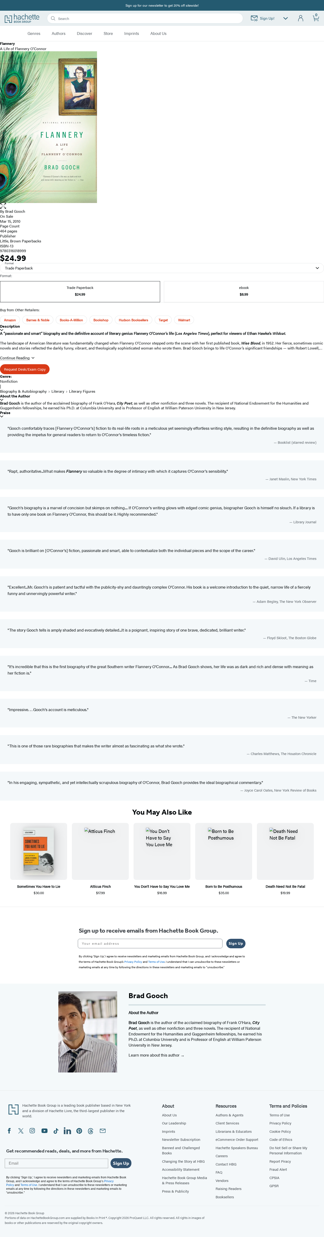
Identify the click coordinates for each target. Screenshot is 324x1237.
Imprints (131, 33)
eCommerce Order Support (237, 1139)
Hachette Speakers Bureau (237, 1147)
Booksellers (225, 1196)
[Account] (301, 18)
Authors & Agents (229, 1114)
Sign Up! (267, 18)
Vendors (222, 1180)
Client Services (227, 1122)
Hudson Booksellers (133, 319)
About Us (169, 1114)
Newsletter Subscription (181, 1139)
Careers (222, 1155)
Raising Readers (228, 1188)
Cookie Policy (280, 1131)
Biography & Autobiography (23, 391)
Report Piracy (280, 1161)
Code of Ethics (280, 1139)
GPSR (274, 1185)
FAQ (219, 1172)
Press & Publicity (175, 1191)
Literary (57, 391)
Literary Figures (82, 391)
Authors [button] (58, 33)
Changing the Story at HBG (183, 1161)
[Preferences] (285, 18)
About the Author (15, 396)
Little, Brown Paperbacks (20, 241)
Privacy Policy (280, 1122)
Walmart (184, 319)
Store (108, 33)
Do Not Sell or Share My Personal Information (288, 1150)
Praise (5, 413)
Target (163, 319)
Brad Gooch (15, 211)
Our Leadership (174, 1122)
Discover (84, 33)
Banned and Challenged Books (181, 1150)
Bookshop (100, 319)
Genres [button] (34, 33)
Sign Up (236, 943)
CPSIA (274, 1177)
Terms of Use (279, 1114)
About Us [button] (158, 33)
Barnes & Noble (37, 319)
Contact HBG (226, 1163)
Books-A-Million (71, 319)
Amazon (10, 319)
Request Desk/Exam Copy (25, 369)
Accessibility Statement (180, 1169)
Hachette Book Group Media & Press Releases (184, 1180)
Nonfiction (9, 381)
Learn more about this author (155, 1055)
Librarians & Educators (234, 1131)
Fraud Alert (278, 1169)
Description (10, 326)
